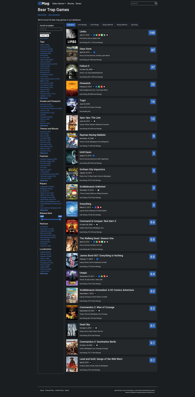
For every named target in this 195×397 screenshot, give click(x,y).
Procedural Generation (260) (49, 174)
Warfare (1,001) (45, 149)
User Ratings (94, 25)
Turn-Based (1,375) (46, 85)
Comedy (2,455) (45, 138)
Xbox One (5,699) (45, 233)
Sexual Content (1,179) (47, 94)
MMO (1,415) (44, 81)
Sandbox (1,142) (45, 96)
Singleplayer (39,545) (47, 186)
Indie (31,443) (44, 45)
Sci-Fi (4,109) (44, 134)
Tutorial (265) (44, 172)
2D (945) (43, 115)
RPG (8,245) (44, 55)
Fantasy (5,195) (45, 132)
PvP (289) (43, 167)
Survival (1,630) (45, 142)
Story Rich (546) (45, 163)
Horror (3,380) (44, 136)
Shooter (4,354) (45, 62)
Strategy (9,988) (45, 53)
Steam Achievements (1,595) (50, 79)
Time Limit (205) (45, 178)
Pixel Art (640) (44, 119)
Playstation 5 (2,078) (47, 231)
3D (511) (43, 121)
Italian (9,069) (44, 267)
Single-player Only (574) (48, 199)
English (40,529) (45, 252)
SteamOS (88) (45, 239)
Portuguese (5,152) (46, 263)
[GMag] (44, 3)
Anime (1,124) (44, 110)
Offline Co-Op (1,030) (47, 195)
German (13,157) (45, 254)
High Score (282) (45, 170)
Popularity (71, 25)
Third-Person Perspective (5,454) (51, 108)
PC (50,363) (44, 227)
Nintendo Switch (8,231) (48, 237)
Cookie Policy (59, 390)
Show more (44, 98)
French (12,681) (45, 265)
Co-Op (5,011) (44, 191)
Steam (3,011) (45, 68)
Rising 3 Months (108, 25)
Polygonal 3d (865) (46, 117)
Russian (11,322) (45, 260)
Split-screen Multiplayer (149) (50, 201)
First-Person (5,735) (46, 106)
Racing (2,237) (45, 72)
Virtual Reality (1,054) (47, 113)
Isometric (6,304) (45, 104)
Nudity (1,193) (44, 91)
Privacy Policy (49, 390)
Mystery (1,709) (45, 140)
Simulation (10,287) (46, 51)
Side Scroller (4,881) (46, 60)
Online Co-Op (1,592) (47, 193)
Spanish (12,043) (45, 256)
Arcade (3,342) (45, 66)
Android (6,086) (45, 241)
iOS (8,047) (43, 244)
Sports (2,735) (45, 70)
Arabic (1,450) (44, 258)
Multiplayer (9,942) (46, 189)
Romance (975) (45, 151)
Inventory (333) (45, 165)
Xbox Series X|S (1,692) (47, 235)
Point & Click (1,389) (46, 83)
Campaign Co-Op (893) (47, 197)
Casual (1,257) (45, 89)
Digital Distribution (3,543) (48, 64)
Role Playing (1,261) (46, 87)
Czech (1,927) (44, 271)
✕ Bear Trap (44, 35)
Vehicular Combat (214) (48, 176)
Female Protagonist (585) (48, 159)
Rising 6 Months (122, 25)
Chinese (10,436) (45, 269)
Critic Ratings (82, 25)
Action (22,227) (45, 47)
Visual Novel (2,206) (46, 74)
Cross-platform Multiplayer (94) (50, 208)
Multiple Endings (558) (47, 161)
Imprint (67, 390)
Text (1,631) (44, 77)
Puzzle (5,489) (45, 57)
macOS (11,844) (45, 246)
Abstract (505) (45, 123)
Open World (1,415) (46, 146)
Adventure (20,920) (46, 49)
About (42, 390)
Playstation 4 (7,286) (47, 229)
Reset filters (44, 38)
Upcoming (134, 25)
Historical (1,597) (45, 144)
